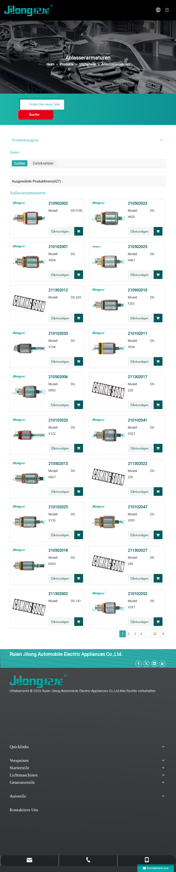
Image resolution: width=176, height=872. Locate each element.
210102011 (137, 333)
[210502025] (108, 261)
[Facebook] (138, 663)
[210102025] (29, 521)
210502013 (58, 463)
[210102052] (108, 608)
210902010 (137, 290)
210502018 (58, 550)
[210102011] (108, 348)
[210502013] (29, 478)
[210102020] (29, 435)
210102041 (137, 420)
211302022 (137, 463)
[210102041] (108, 435)
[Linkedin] (154, 663)
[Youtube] (162, 663)
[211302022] (108, 478)
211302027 (137, 550)
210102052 (137, 594)
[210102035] (29, 348)
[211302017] (108, 391)
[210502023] (108, 218)
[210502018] (29, 565)
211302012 (58, 290)
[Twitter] (146, 663)
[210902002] (29, 218)
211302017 (137, 377)
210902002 (58, 203)
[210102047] (108, 521)
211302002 (58, 594)
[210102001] (29, 261)
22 (154, 634)
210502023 (137, 203)
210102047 (137, 507)
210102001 (58, 247)
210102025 (58, 507)
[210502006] (29, 391)
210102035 (58, 333)
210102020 (58, 420)
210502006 (58, 377)
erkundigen (61, 231)
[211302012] (29, 305)
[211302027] (108, 565)
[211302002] (29, 608)
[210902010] (108, 305)
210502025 (137, 247)
